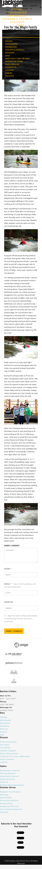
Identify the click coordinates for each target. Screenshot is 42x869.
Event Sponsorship (9, 754)
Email (8, 584)
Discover (4, 729)
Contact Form (6, 710)
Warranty (4, 795)
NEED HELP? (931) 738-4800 (8, 7)
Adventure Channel (9, 776)
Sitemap (4, 812)
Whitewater (5, 720)
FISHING (8, 41)
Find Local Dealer (8, 742)
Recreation (5, 723)
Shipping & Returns (9, 806)
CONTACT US (10, 67)
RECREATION (17, 15)
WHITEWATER (11, 44)
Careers (3, 762)
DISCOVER (17, 22)
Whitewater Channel (10, 771)
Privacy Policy (6, 803)
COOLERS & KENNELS (17, 18)
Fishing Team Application (12, 785)
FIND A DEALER (12, 64)
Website (8, 602)
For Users (4, 745)
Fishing (3, 717)
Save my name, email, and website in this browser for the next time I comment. (20, 619)
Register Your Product (10, 792)
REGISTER (9, 76)
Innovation (5, 748)
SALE (20, 25)
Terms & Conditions (9, 800)
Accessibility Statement (11, 809)
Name (7, 569)
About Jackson (7, 759)
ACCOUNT (9, 70)
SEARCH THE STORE (14, 61)
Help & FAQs (6, 798)
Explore (3, 732)
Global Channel (7, 779)
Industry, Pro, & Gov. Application (15, 756)
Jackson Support (8, 751)
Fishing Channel (8, 773)
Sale (2, 735)
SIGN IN (8, 73)
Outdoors (4, 726)
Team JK (4, 782)
